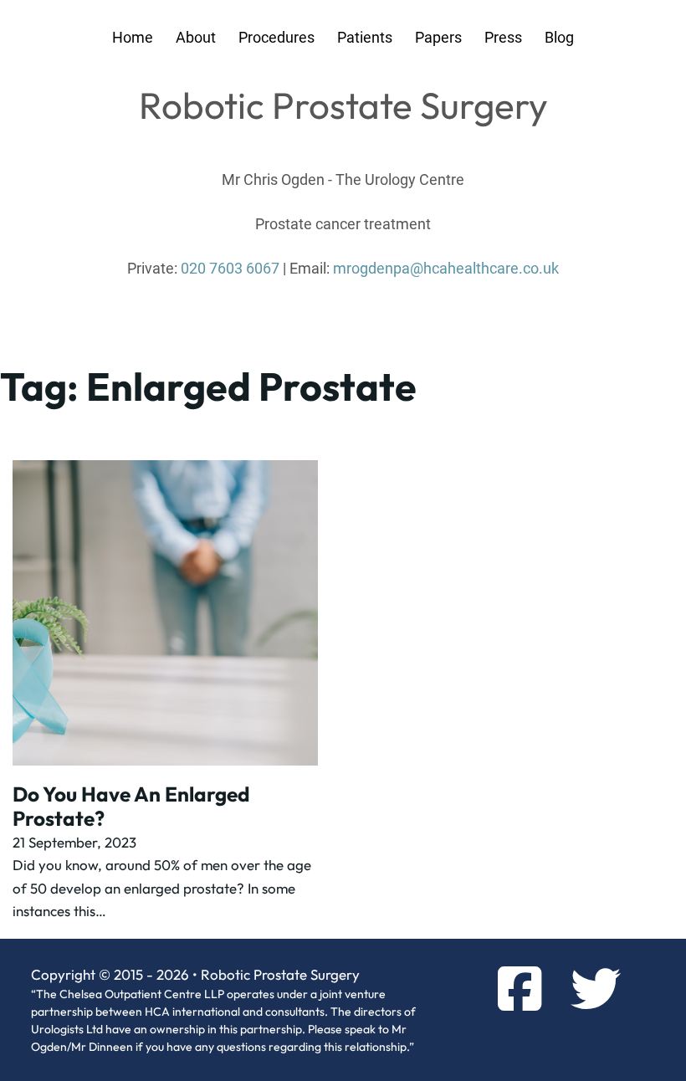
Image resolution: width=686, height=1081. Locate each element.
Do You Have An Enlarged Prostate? (131, 806)
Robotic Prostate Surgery (343, 105)
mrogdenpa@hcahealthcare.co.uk (446, 268)
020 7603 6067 (230, 268)
